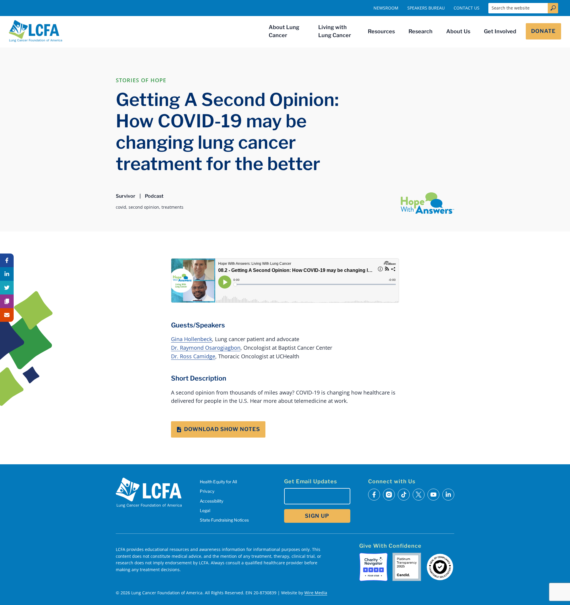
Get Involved (500, 31)
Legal (205, 510)
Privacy (207, 491)
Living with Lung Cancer (334, 31)
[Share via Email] (7, 315)
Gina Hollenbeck (191, 339)
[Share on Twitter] (7, 287)
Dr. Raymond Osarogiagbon (205, 347)
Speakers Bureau (426, 8)
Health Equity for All (218, 481)
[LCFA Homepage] (35, 31)
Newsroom (385, 8)
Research (420, 31)
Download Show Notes (222, 429)
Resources (381, 31)
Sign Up (317, 516)
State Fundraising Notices (224, 519)
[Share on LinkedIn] (7, 274)
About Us (458, 31)
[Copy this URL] (7, 301)
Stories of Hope (141, 80)
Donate (543, 31)
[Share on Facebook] (7, 260)
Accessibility (211, 500)
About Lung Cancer (284, 31)
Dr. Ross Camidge (193, 356)
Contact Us (466, 8)
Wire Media (315, 593)
